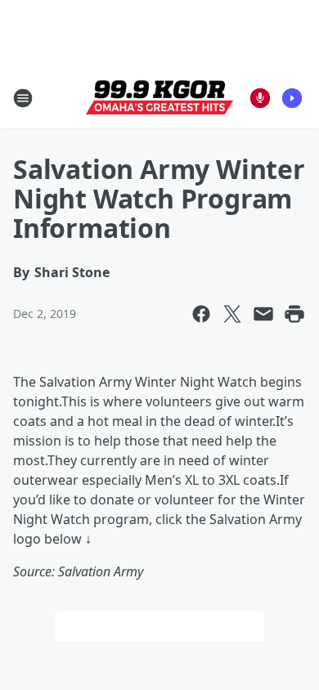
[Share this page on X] (232, 313)
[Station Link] (159, 98)
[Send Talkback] (260, 98)
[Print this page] (294, 313)
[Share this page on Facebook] (201, 313)
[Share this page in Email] (263, 313)
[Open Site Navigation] (23, 98)
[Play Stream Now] (292, 98)
